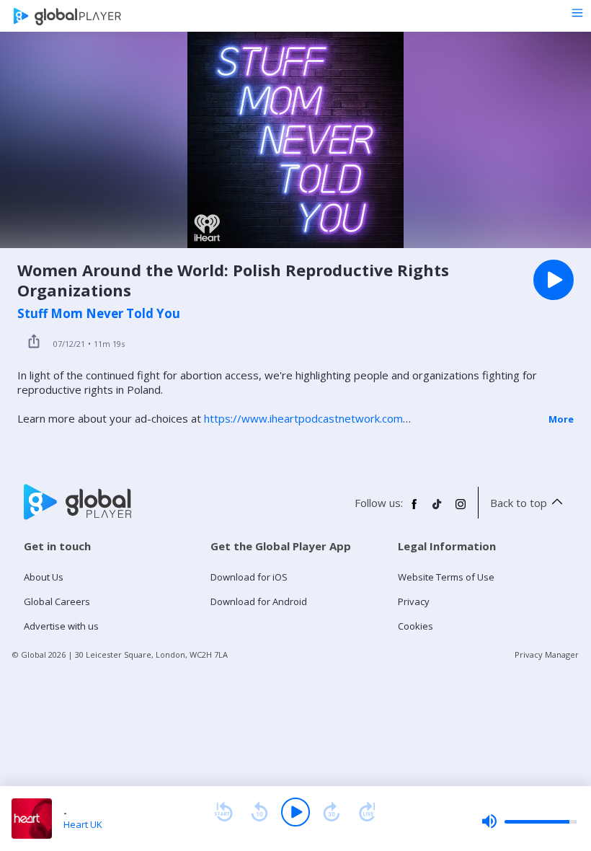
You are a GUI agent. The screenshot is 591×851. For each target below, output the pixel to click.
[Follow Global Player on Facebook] (414, 510)
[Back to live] (367, 812)
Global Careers (57, 601)
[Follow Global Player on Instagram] (460, 510)
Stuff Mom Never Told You (98, 314)
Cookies (415, 625)
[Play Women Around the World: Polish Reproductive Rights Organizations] (553, 280)
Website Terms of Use (446, 576)
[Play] (295, 812)
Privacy (414, 601)
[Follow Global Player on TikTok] (437, 510)
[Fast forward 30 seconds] (331, 812)
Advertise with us (61, 625)
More (561, 419)
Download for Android (258, 601)
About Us (43, 576)
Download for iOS (249, 576)
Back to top (518, 502)
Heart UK (82, 824)
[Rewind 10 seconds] (259, 812)
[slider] (529, 821)
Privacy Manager (547, 654)
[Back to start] (223, 812)
